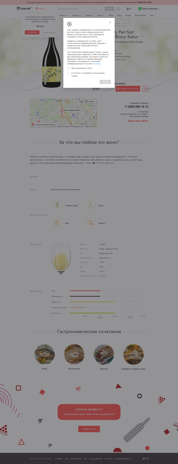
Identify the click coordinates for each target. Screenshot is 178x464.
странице (97, 63)
